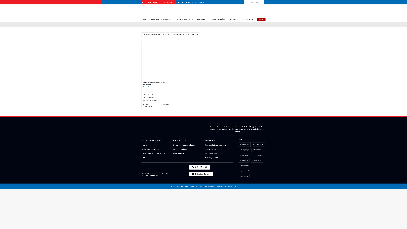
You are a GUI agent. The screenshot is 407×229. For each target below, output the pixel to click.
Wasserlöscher (257, 160)
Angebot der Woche (246, 171)
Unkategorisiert (244, 166)
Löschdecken (244, 176)
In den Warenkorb (148, 105)
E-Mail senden (203, 2)
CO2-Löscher (258, 155)
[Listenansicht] (197, 35)
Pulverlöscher (244, 160)
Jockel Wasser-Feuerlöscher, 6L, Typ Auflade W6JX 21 (154, 83)
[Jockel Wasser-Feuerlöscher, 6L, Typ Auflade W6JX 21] (156, 60)
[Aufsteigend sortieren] (168, 34)
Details (167, 104)
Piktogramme (257, 150)
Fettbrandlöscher (245, 155)
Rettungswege (244, 150)
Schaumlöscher (258, 144)
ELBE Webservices (230, 186)
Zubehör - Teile (244, 144)
